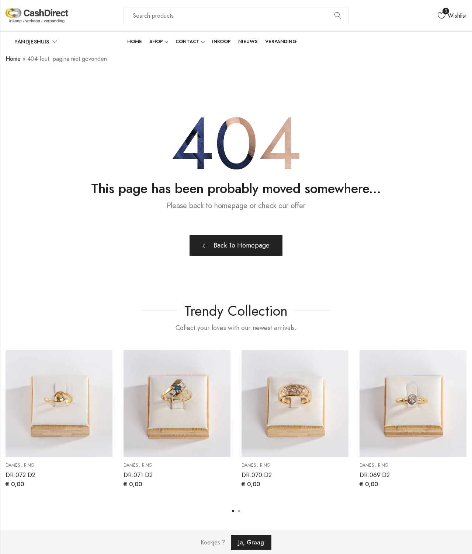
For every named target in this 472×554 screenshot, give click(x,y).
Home (13, 59)
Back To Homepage (242, 245)
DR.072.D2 (20, 474)
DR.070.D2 (257, 474)
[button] (233, 511)
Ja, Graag (251, 542)
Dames (13, 465)
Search (337, 15)
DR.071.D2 (138, 474)
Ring (29, 465)
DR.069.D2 (375, 474)
